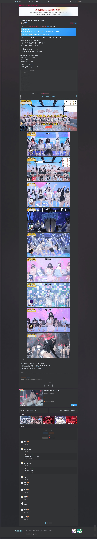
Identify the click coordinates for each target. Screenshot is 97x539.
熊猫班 (23, 17)
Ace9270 (25, 462)
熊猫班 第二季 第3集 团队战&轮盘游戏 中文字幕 (32, 20)
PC (29, 1)
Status (35, 528)
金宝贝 (24, 22)
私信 (75, 23)
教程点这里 (58, 31)
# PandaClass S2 (38, 379)
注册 (52, 433)
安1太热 (25, 489)
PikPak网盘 (23, 26)
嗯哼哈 (25, 482)
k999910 (25, 502)
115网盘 (47, 26)
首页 (20, 17)
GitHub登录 (46, 437)
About (26, 528)
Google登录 (52, 437)
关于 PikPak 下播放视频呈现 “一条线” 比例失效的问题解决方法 (36, 26)
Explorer (42, 1)
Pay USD (47, 1)
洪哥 (25, 448)
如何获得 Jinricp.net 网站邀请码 (26, 5)
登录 (46, 433)
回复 (27, 444)
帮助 (50, 1)
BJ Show (37, 1)
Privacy (29, 528)
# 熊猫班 (22, 379)
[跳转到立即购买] (95, 535)
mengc (25, 476)
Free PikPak (39, 528)
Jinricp (26, 1)
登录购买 (74, 405)
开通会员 (80, 1)
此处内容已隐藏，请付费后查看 (49, 96)
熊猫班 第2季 (24, 377)
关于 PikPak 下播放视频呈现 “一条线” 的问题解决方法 (31, 370)
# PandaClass (27, 379)
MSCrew (32, 1)
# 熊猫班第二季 (33, 379)
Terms (32, 528)
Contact (43, 528)
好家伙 (25, 441)
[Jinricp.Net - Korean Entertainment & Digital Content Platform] (18, 531)
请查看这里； (37, 366)
